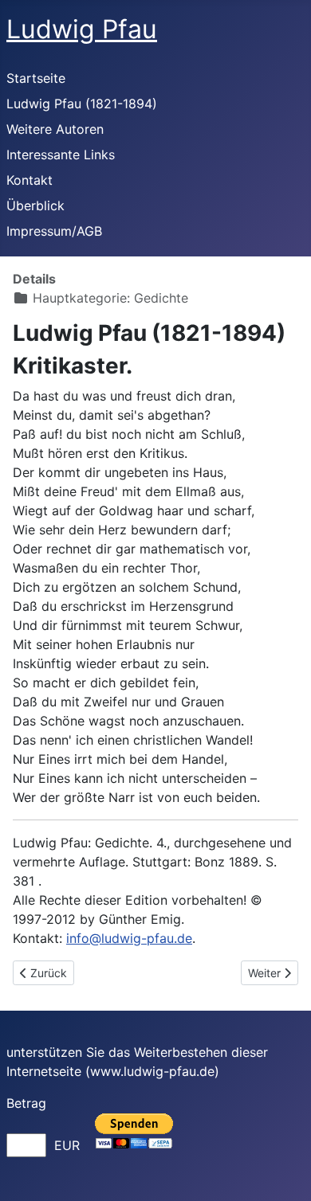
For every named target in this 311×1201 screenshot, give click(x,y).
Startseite (35, 78)
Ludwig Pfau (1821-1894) (81, 103)
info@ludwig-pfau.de (129, 938)
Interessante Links (60, 154)
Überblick (35, 205)
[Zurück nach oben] (283, 1171)
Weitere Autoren (55, 129)
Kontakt (29, 180)
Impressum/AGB (54, 231)
